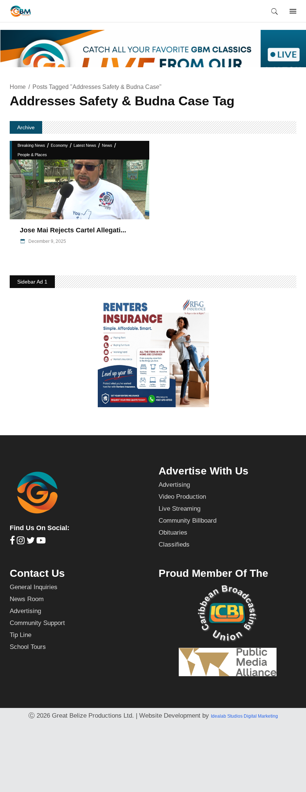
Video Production (182, 496)
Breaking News (31, 145)
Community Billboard (187, 520)
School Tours (28, 646)
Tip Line (20, 634)
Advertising (174, 484)
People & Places (32, 154)
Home (18, 87)
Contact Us (37, 573)
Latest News (85, 145)
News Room (27, 599)
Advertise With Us (204, 471)
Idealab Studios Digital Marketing (244, 716)
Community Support (37, 623)
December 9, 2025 (46, 241)
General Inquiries (33, 587)
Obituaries (173, 532)
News (107, 145)
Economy (59, 145)
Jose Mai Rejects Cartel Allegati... (73, 230)
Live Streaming (179, 508)
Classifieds (174, 544)
